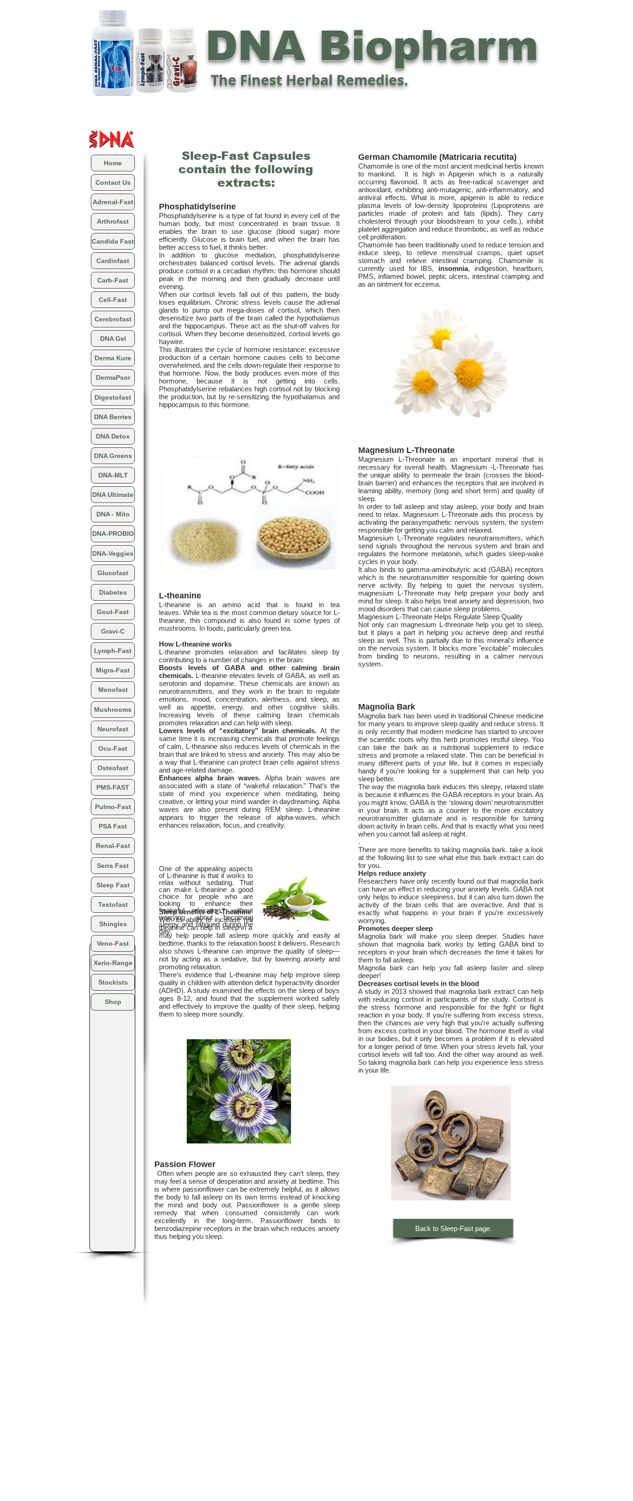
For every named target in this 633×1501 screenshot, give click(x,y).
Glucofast (112, 573)
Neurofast (112, 729)
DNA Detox (113, 436)
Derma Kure (113, 358)
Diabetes (113, 592)
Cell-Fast (113, 299)
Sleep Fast (113, 885)
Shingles (113, 924)
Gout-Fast (113, 611)
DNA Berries (113, 417)
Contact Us (113, 182)
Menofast (113, 689)
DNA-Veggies (112, 553)
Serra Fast (113, 865)
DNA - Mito (113, 514)
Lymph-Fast (113, 650)
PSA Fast (113, 826)
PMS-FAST (112, 787)
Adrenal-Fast (113, 202)
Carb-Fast (112, 280)
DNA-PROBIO (113, 533)
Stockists (113, 982)
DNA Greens (113, 455)
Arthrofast (113, 221)
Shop (113, 1001)
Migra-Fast (113, 670)
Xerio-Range (113, 963)
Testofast (113, 904)
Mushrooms (113, 709)
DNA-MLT (113, 475)
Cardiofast (112, 260)
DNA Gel (113, 338)
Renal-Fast (113, 845)
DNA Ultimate (112, 494)
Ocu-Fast (112, 748)
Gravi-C (113, 631)
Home (113, 163)
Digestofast (113, 397)
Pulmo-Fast (113, 806)
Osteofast (112, 768)
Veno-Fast (113, 943)
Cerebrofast (113, 319)
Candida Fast (113, 241)
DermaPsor (113, 377)
